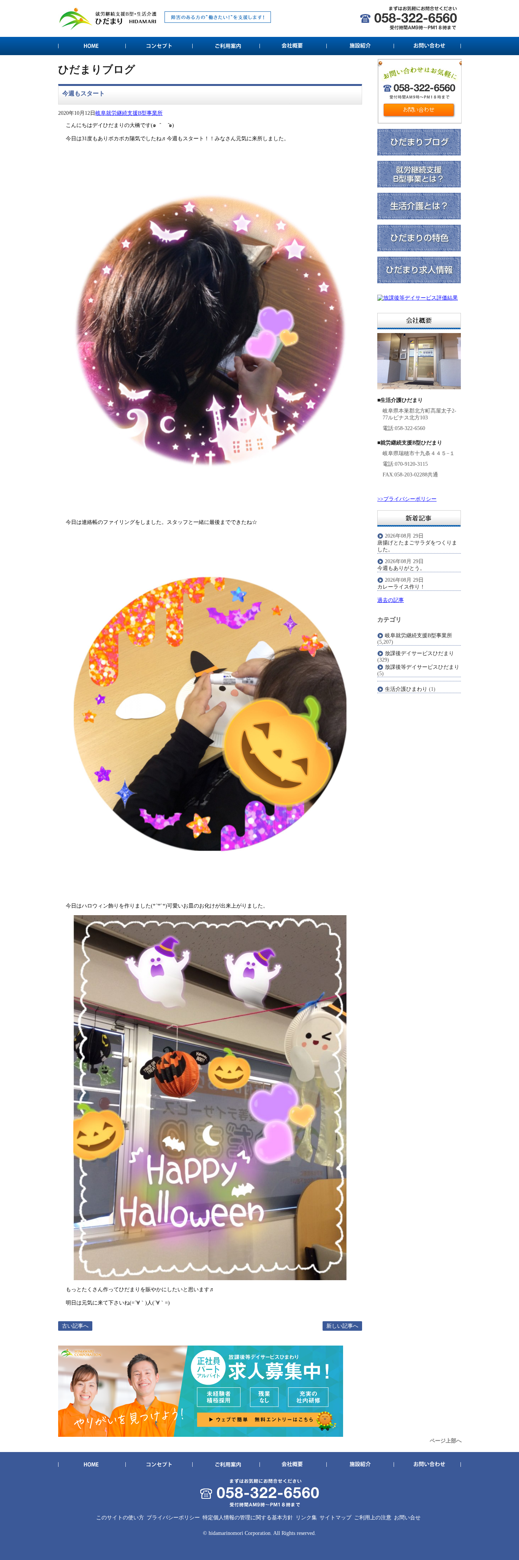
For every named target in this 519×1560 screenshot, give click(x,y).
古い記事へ (75, 1326)
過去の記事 (390, 600)
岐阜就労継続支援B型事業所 (129, 113)
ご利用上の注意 (372, 1517)
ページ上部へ (446, 1441)
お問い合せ (407, 1517)
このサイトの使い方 (120, 1517)
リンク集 (306, 1517)
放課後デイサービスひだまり (419, 653)
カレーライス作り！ (401, 587)
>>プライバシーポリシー (407, 499)
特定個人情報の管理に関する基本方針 (248, 1517)
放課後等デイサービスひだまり (422, 667)
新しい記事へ (342, 1326)
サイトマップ (335, 1517)
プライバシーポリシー (173, 1517)
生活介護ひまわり (406, 689)
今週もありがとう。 (401, 568)
